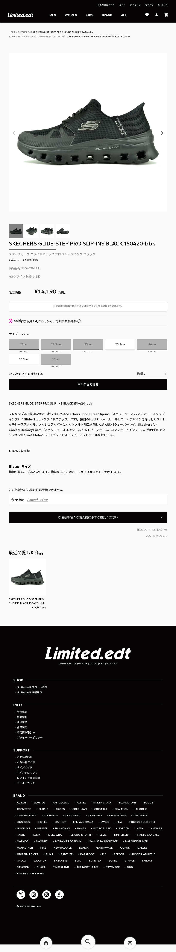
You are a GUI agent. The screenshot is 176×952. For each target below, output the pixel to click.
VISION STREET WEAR (30, 873)
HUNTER (42, 828)
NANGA (83, 847)
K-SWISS (156, 828)
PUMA (49, 854)
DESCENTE (140, 815)
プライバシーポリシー (30, 737)
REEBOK (119, 854)
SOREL (113, 860)
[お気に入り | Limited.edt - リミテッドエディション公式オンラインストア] (147, 15)
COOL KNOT (73, 815)
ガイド (122, 5)
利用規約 (22, 722)
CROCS (60, 809)
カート (162, 5)
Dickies (42, 821)
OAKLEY (142, 847)
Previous (14, 133)
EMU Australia (83, 821)
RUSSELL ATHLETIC (143, 854)
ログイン (149, 5)
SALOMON (40, 860)
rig (104, 854)
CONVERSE (24, 809)
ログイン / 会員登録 (28, 777)
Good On (23, 828)
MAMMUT (42, 841)
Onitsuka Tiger (27, 854)
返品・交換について (156, 535)
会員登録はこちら (106, 5)
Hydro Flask (102, 828)
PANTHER (67, 854)
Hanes (81, 828)
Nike (43, 847)
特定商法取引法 (26, 732)
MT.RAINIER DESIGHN (68, 841)
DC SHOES (23, 821)
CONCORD (95, 815)
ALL (124, 15)
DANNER (60, 821)
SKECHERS (23, 32)
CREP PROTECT (26, 815)
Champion (121, 809)
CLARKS (43, 809)
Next (162, 133)
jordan (123, 828)
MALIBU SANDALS (148, 834)
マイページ (135, 5)
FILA (119, 821)
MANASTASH (25, 847)
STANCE (129, 860)
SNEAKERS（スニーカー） (53, 36)
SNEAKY (147, 860)
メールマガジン (26, 783)
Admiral (39, 802)
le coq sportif (81, 834)
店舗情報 (22, 717)
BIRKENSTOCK (102, 802)
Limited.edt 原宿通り (29, 692)
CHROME (141, 809)
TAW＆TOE (113, 867)
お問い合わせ (24, 757)
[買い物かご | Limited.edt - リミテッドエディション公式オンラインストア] (166, 15)
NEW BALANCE (63, 847)
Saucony (23, 867)
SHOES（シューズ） (28, 36)
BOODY (148, 802)
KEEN (140, 828)
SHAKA (41, 867)
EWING (105, 821)
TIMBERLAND (61, 867)
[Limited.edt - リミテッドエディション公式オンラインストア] (20, 15)
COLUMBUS (51, 815)
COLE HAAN (79, 809)
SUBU (78, 860)
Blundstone (127, 802)
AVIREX (81, 802)
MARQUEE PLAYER (136, 841)
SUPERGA (95, 860)
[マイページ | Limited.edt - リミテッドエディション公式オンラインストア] (157, 15)
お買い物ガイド (26, 762)
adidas (22, 802)
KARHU (21, 834)
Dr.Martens (117, 815)
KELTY (37, 834)
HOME (12, 32)
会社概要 (22, 711)
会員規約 (22, 727)
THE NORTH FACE (88, 867)
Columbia (100, 809)
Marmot (23, 841)
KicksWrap (55, 834)
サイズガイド (24, 767)
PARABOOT (87, 854)
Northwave (104, 847)
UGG (130, 867)
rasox (21, 860)
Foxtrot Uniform (142, 821)
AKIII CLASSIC (61, 802)
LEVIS (103, 834)
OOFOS (125, 847)
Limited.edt (122, 834)
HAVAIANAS (62, 828)
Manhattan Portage (103, 841)
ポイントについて (27, 772)
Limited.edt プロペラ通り (32, 687)
